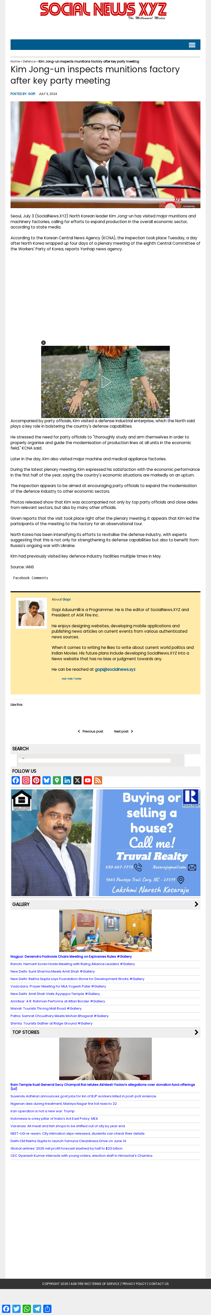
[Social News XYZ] (104, 18)
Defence (29, 61)
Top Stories (25, 1032)
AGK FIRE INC (80, 1284)
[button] (43, 342)
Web (70, 678)
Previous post (93, 731)
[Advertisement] (105, 28)
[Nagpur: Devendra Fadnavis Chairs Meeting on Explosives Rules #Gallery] (105, 949)
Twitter (78, 678)
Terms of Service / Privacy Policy (118, 1284)
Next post (121, 731)
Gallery (21, 904)
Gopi (31, 94)
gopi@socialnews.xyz (115, 669)
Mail (64, 678)
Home (15, 61)
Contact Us (159, 1284)
